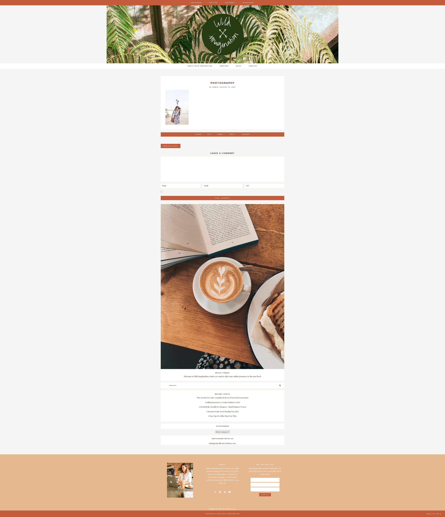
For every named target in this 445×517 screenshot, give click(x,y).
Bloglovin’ (248, 2)
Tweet (220, 134)
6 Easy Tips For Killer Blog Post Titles (222, 416)
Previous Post (170, 146)
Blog (238, 66)
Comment (246, 134)
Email (232, 134)
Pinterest (230, 2)
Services (224, 66)
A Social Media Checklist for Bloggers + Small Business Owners (222, 407)
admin (215, 87)
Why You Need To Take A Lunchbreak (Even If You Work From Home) (222, 398)
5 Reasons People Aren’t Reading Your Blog (222, 411)
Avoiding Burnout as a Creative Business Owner (222, 402)
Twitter (213, 2)
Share (198, 134)
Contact (253, 66)
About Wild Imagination (200, 66)
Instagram (196, 2)
